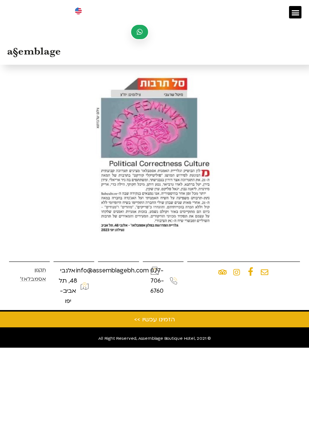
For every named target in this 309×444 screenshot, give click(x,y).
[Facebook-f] (251, 272)
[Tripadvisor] (223, 272)
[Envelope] (265, 272)
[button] (295, 12)
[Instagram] (237, 272)
